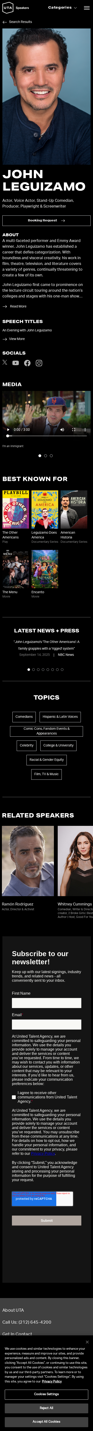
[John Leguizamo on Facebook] (27, 365)
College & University (58, 745)
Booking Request (42, 220)
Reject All (46, 1408)
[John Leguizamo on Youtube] (15, 365)
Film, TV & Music (46, 774)
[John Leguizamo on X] (4, 364)
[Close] (87, 1342)
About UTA (13, 1311)
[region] (46, 1383)
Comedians (24, 717)
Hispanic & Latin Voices (60, 717)
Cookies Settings (46, 1394)
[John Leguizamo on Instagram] (39, 365)
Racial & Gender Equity (47, 760)
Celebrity (26, 745)
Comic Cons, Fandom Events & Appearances (47, 731)
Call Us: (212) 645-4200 (26, 1323)
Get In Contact (17, 1334)
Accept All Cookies (46, 1422)
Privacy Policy (52, 1381)
